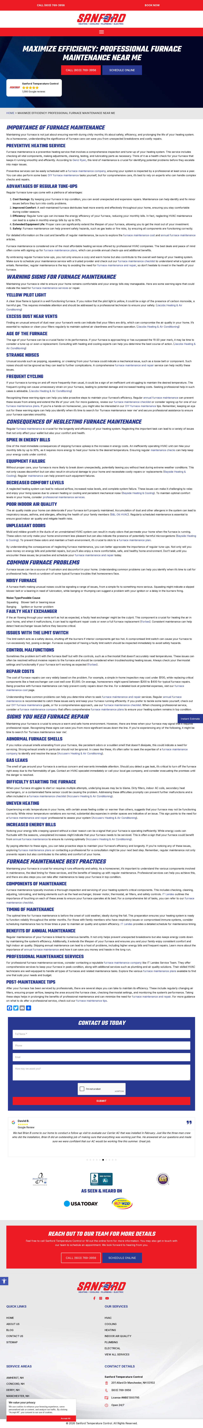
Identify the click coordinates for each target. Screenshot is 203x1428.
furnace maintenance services (50, 288)
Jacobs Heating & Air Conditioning (158, 326)
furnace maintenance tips (91, 1000)
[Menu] (101, 32)
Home (10, 113)
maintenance (35, 475)
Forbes (145, 621)
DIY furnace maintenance (63, 175)
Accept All (65, 1418)
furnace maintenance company (87, 171)
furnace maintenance (29, 428)
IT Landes (168, 894)
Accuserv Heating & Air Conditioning (80, 753)
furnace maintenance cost (139, 235)
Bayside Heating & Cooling (138, 493)
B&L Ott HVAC (119, 514)
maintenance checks (163, 450)
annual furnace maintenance (178, 235)
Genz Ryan (79, 160)
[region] (41, 1410)
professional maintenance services (64, 497)
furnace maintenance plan (135, 540)
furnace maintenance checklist (136, 261)
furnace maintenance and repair (116, 265)
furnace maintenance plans (60, 250)
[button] (4, 1281)
